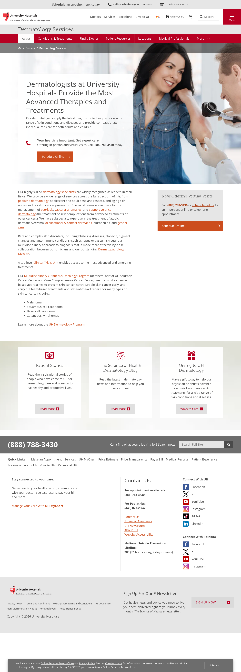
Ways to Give (189, 409)
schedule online (203, 205)
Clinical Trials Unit (45, 263)
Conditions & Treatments (55, 38)
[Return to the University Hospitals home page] (26, 17)
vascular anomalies (68, 210)
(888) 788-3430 (104, 145)
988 (126, 552)
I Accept (214, 665)
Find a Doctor (89, 38)
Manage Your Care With (37, 506)
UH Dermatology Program (67, 324)
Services (30, 48)
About (26, 39)
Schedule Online (174, 4)
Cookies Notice (113, 663)
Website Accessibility (138, 534)
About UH (131, 530)
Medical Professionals (174, 38)
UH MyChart (177, 16)
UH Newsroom (134, 526)
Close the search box (221, 16)
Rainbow (157, 17)
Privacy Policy (87, 663)
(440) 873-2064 (134, 508)
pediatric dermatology (33, 201)
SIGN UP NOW (206, 602)
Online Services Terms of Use (57, 663)
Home (19, 48)
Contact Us (131, 517)
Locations (144, 38)
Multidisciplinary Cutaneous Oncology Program (56, 276)
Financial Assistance (138, 521)
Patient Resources (118, 38)
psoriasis (47, 210)
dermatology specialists (59, 192)
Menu (232, 20)
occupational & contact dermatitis (68, 223)
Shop (190, 17)
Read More (47, 409)
